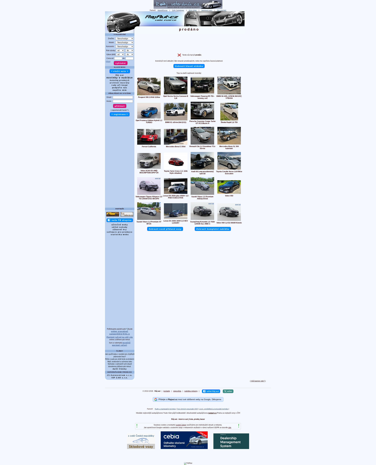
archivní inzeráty (120, 83)
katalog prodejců (119, 80)
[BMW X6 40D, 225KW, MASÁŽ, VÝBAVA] (229, 94)
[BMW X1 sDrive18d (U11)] (175, 120)
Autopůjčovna (162, 10)
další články (120, 369)
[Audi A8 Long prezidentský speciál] (202, 169)
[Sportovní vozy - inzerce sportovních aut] (113, 216)
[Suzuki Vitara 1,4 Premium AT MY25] (149, 220)
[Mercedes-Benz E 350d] (175, 144)
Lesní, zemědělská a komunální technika (213, 409)
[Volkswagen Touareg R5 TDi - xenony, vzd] (202, 94)
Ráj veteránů (221, 10)
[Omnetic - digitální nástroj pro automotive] (231, 448)
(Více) (108, 62)
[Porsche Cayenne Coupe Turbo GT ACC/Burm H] (202, 119)
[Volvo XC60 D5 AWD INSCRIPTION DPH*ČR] (149, 169)
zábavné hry (120, 230)
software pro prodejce (119, 232)
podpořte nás (119, 88)
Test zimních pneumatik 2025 (187, 409)
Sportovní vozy (206, 10)
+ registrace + (119, 114)
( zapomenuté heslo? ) (120, 110)
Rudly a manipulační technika (165, 409)
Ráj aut (120, 75)
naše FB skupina (121, 220)
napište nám (120, 90)
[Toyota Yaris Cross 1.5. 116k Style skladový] (175, 169)
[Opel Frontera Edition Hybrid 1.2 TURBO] (149, 118)
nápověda (177, 391)
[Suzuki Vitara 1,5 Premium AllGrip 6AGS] (202, 195)
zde (229, 428)
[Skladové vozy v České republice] (141, 448)
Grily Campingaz (178, 10)
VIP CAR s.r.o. (119, 378)
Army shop (193, 10)
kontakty (166, 391)
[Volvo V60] (229, 194)
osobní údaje (181, 425)
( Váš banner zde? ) (258, 381)
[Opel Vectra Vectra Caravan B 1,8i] (175, 94)
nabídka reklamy (191, 391)
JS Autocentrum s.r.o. (119, 375)
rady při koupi (119, 85)
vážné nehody (120, 227)
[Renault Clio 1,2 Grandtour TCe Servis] (202, 144)
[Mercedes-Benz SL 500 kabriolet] (229, 144)
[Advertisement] (258, 55)
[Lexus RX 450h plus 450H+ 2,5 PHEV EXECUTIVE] (175, 194)
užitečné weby (119, 225)
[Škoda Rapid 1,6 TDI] (229, 120)
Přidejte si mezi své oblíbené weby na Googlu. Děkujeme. (189, 399)
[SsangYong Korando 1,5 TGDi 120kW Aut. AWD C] (202, 220)
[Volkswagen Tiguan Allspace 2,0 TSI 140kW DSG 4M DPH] (149, 195)
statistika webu (120, 235)
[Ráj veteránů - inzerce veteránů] (188, 8)
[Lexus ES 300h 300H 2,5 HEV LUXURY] (175, 219)
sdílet (229, 391)
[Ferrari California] (149, 144)
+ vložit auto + (119, 71)
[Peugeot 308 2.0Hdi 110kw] (149, 95)
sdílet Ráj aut (212, 391)
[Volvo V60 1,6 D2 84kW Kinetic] (229, 221)
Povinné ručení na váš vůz (120, 337)
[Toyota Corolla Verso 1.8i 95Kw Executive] (229, 169)
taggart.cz (212, 413)
